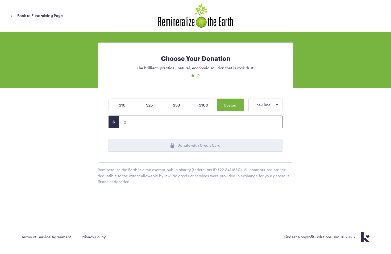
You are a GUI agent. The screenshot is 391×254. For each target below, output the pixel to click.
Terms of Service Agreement (46, 237)
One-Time (262, 105)
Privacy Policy (94, 237)
